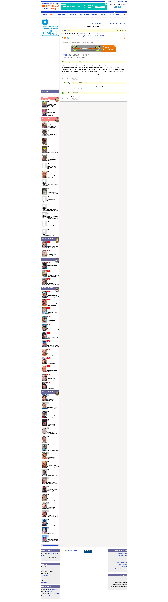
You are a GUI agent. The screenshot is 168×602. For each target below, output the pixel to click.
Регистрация (119, 1)
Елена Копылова (50, 591)
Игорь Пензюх (123, 555)
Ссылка (64, 79)
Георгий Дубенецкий (54, 595)
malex (65, 30)
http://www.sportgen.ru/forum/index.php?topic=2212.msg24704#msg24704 (82, 36)
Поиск (124, 14)
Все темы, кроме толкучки (110, 23)
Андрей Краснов (45, 575)
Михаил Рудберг (122, 571)
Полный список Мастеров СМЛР (50, 545)
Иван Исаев (44, 569)
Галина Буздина (122, 566)
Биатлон (57, 12)
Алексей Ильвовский (121, 568)
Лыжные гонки (47, 12)
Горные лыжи (67, 12)
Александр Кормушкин (70, 62)
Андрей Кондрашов (121, 562)
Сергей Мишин (123, 564)
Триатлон (122, 12)
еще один (65, 54)
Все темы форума (97, 23)
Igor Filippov (68, 83)
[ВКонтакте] (115, 7)
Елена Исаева (45, 582)
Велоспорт (112, 12)
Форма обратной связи (47, 560)
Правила (122, 23)
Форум (52, 14)
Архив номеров (84, 14)
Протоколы (72, 14)
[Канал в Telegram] (119, 7)
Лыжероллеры (80, 12)
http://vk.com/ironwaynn (92, 65)
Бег (104, 12)
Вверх (64, 88)
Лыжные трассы (113, 14)
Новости (44, 14)
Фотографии (62, 14)
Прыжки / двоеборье (93, 12)
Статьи (94, 14)
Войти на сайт (111, 1)
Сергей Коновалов (54, 593)
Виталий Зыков (68, 93)
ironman (65, 57)
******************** (68, 55)
